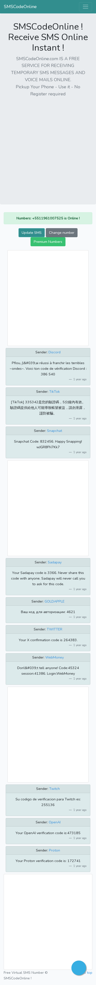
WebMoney (54, 657)
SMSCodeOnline (20, 7)
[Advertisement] (48, 149)
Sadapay (55, 562)
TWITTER (54, 629)
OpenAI (55, 822)
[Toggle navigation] (85, 6)
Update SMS (32, 232)
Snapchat (54, 430)
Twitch (54, 788)
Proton (54, 850)
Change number (61, 232)
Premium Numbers (48, 241)
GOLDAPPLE (54, 601)
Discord (54, 352)
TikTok (54, 391)
